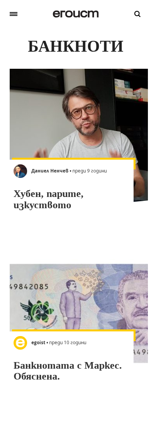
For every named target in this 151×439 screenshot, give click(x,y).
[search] (137, 14)
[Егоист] (75, 13)
